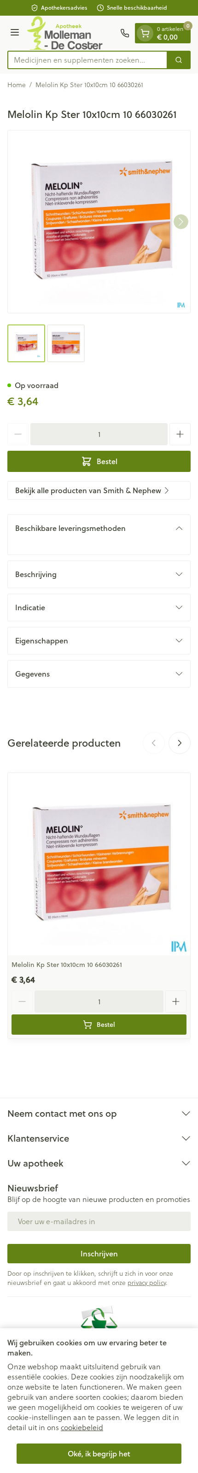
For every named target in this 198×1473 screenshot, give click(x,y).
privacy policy (147, 1282)
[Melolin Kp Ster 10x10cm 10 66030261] (99, 864)
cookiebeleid (82, 1427)
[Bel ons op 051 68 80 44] (124, 33)
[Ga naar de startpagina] (71, 33)
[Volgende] (181, 221)
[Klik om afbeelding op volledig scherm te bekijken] (99, 221)
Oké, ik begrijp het (99, 1453)
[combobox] (87, 60)
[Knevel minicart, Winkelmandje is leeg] (145, 33)
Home (16, 84)
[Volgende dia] (180, 743)
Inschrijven (99, 1253)
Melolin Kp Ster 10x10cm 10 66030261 (67, 964)
